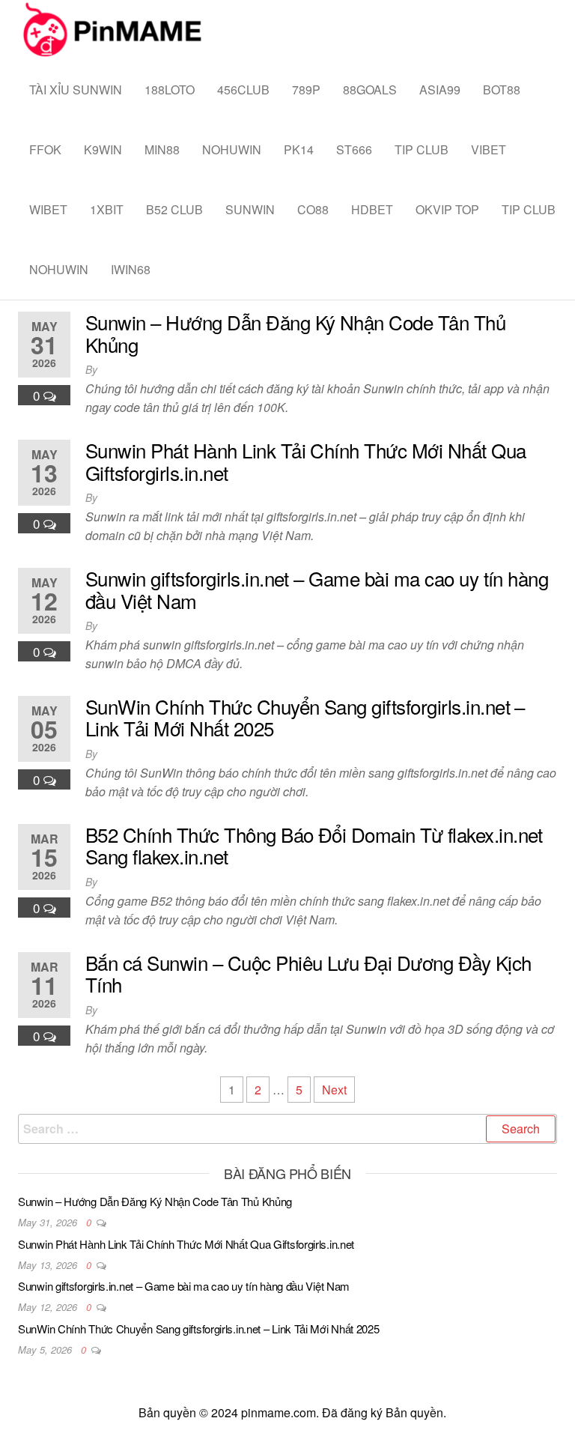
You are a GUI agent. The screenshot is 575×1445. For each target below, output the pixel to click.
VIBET (488, 149)
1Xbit (107, 209)
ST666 (354, 149)
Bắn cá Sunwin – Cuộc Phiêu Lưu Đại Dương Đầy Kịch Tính (308, 973)
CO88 (313, 209)
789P (306, 89)
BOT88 (501, 89)
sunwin (250, 209)
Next (334, 1089)
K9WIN (103, 149)
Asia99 (439, 89)
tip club (529, 209)
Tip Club (421, 149)
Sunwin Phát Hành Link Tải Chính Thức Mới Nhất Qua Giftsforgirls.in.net (305, 461)
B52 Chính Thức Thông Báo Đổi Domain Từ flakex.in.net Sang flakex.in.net (314, 845)
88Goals (370, 89)
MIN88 (162, 149)
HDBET (372, 209)
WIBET (48, 209)
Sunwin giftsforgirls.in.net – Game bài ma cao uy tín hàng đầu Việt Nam (316, 589)
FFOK (45, 149)
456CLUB (243, 89)
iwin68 (130, 269)
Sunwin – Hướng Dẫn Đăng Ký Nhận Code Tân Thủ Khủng (295, 333)
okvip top (447, 209)
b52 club (174, 209)
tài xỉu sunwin (75, 89)
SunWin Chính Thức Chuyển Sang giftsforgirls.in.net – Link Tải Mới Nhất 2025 (305, 717)
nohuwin (231, 149)
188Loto (169, 89)
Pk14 (299, 149)
